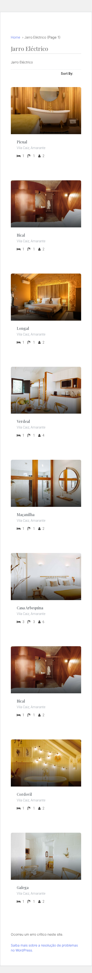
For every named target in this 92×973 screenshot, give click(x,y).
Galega (23, 887)
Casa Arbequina (30, 607)
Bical (21, 235)
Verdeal (23, 421)
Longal (23, 328)
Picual (22, 141)
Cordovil (24, 794)
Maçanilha (25, 514)
